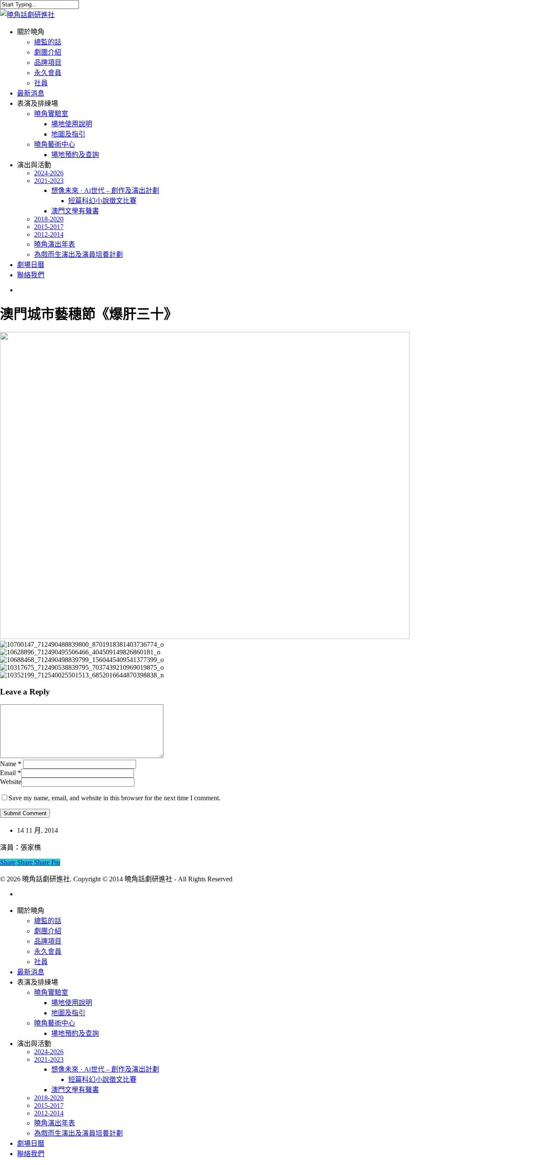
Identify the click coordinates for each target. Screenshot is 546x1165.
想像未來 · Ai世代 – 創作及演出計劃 (105, 1069)
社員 (41, 961)
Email (10, 772)
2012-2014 (49, 1113)
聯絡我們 (30, 1153)
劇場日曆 (30, 1143)
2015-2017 (49, 1105)
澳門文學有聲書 (75, 1089)
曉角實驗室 (51, 992)
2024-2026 (49, 1051)
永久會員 (47, 951)
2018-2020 (49, 1097)
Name (10, 763)
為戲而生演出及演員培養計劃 (78, 1133)
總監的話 (47, 920)
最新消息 (30, 972)
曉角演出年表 (54, 1123)
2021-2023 (49, 1059)
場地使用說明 (71, 1002)
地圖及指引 (68, 1013)
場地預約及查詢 (75, 1033)
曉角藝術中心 (54, 1023)
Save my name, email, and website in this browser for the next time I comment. (115, 798)
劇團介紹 (47, 931)
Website (10, 781)
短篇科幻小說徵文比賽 (102, 1079)
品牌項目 (47, 941)
